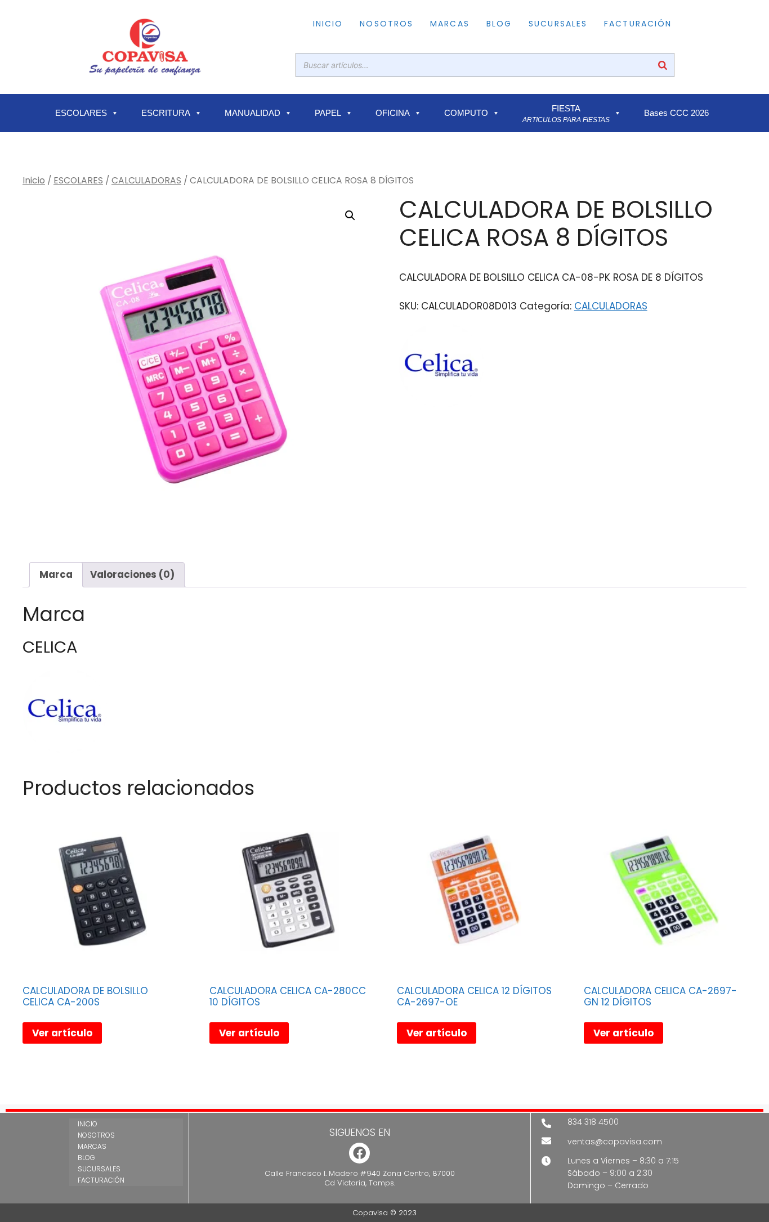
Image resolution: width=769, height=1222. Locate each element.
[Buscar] (662, 65)
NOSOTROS (386, 23)
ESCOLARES (81, 113)
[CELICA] (441, 367)
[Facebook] (359, 1153)
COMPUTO (466, 113)
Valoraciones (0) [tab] (132, 574)
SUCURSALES (558, 23)
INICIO (328, 23)
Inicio (34, 180)
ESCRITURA (165, 113)
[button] (350, 215)
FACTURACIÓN (638, 23)
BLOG (499, 23)
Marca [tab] (56, 574)
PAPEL (328, 113)
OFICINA (392, 113)
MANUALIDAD (252, 113)
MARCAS (450, 23)
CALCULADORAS (146, 180)
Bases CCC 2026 (676, 113)
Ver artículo (62, 1033)
